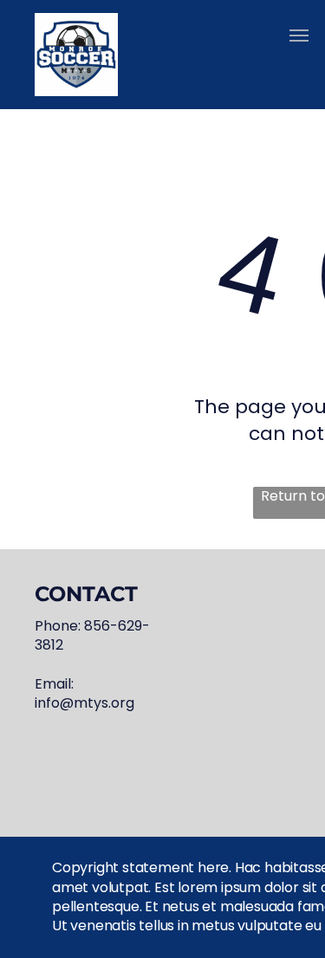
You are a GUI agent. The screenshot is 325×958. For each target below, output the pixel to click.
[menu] (299, 35)
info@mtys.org (84, 703)
